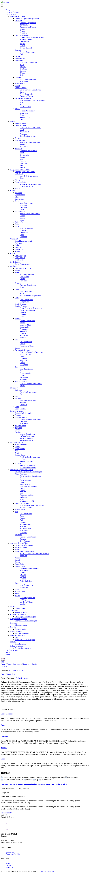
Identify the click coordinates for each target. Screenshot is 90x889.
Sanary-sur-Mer (25, 528)
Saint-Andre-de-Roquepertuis (30, 295)
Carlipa (22, 279)
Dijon (22, 178)
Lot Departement (26, 342)
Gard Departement (26, 291)
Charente (18, 21)
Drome (17, 562)
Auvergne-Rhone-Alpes (19, 543)
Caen (22, 394)
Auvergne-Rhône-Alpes (24, 545)
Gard (17, 289)
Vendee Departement (27, 434)
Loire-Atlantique (21, 417)
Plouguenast (24, 132)
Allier (17, 549)
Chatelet (23, 230)
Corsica (13, 254)
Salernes (23, 526)
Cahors (22, 344)
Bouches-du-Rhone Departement (32, 505)
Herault (18, 319)
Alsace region (20, 608)
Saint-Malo (24, 146)
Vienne (17, 109)
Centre (12, 191)
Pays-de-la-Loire (16, 411)
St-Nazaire (24, 424)
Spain (8, 652)
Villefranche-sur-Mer (27, 501)
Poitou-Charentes (16, 646)
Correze (18, 50)
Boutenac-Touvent (26, 39)
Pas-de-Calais (20, 455)
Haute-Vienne (20, 84)
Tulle (21, 54)
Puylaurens (24, 377)
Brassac (22, 386)
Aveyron (18, 283)
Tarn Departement (26, 369)
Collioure (23, 358)
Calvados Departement (28, 392)
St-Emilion (24, 81)
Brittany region (20, 123)
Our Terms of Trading (46, 871)
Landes (17, 86)
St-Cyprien (24, 365)
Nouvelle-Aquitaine (17, 16)
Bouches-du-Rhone (22, 503)
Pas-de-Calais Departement (30, 457)
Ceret (22, 356)
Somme (18, 463)
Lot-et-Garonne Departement (30, 90)
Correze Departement (28, 52)
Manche (18, 398)
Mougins (23, 491)
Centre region (20, 195)
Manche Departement (28, 400)
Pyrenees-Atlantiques (23, 98)
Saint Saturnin (25, 541)
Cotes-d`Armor (20, 126)
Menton (22, 489)
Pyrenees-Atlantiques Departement (32, 100)
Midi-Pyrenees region (23, 633)
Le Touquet (24, 459)
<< (7, 821)
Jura (16, 451)
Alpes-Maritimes (21, 474)
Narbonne (23, 281)
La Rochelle (24, 42)
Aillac (22, 65)
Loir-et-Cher (19, 222)
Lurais (22, 209)
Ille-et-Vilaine (20, 140)
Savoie (17, 596)
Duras (22, 92)
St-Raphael (24, 531)
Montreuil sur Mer (26, 461)
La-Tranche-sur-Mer (27, 436)
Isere (17, 583)
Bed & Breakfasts (22, 678)
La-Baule (23, 421)
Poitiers (22, 119)
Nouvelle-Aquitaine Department (27, 18)
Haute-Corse (19, 260)
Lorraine (13, 627)
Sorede (22, 363)
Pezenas (23, 333)
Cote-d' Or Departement (29, 176)
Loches (22, 218)
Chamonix (23, 573)
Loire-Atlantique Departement (31, 419)
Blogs (8, 654)
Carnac (22, 157)
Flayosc (22, 518)
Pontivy (22, 165)
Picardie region (20, 644)
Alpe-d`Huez (24, 587)
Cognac (22, 31)
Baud (22, 153)
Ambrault (23, 205)
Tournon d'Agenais (27, 96)
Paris (17, 226)
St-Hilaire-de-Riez (26, 438)
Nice (21, 493)
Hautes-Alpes (20, 510)
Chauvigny (24, 113)
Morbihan (18, 149)
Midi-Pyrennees (16, 631)
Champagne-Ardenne (18, 614)
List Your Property (12, 12)
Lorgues (23, 522)
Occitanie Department (23, 268)
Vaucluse (18, 535)
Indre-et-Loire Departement (30, 214)
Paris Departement (26, 228)
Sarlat (22, 75)
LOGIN (4, 666)
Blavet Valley (25, 155)
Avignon (23, 539)
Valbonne (23, 497)
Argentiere (24, 570)
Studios (21, 670)
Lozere (17, 348)
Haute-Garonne (20, 304)
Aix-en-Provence (26, 507)
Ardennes (18, 243)
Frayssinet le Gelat (26, 346)
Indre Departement (27, 203)
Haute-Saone (20, 449)
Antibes (22, 478)
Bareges (23, 312)
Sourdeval (23, 405)
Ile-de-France (15, 262)
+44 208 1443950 (7, 841)
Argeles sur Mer (26, 354)
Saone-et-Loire (20, 182)
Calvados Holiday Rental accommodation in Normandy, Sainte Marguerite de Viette (34, 784)
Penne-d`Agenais (26, 94)
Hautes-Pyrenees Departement (31, 308)
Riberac (22, 73)
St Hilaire (18, 193)
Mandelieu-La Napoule (28, 486)
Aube (17, 245)
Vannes (22, 167)
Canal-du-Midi (25, 325)
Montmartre (24, 233)
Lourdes (23, 314)
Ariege (17, 270)
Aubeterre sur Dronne (28, 27)
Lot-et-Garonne (20, 88)
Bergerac (23, 67)
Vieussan (23, 337)
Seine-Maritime (20, 409)
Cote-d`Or (19, 174)
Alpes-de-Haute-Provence (24, 552)
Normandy (14, 388)
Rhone (17, 593)
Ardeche (18, 558)
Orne (17, 407)
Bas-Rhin (18, 247)
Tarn (16, 367)
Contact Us (10, 852)
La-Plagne (23, 600)
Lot (16, 340)
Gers (17, 298)
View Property (6, 813)
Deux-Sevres (20, 58)
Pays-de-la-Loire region (23, 413)
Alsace (12, 606)
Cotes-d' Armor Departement (30, 128)
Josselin (22, 159)
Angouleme (24, 25)
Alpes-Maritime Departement (30, 476)
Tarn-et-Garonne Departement (31, 384)
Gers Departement (26, 300)
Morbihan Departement (28, 151)
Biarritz (22, 102)
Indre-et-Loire (20, 212)
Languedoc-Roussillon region (26, 621)
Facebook (9, 867)
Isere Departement (26, 585)
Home (8, 10)
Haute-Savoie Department (29, 568)
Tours (22, 220)
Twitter (8, 865)
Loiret (17, 224)
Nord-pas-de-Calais (17, 635)
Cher (17, 197)
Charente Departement (28, 23)
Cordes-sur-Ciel (25, 373)
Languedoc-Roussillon (18, 619)
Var (16, 512)
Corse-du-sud (20, 258)
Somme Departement (27, 465)
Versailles (23, 237)
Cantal (17, 560)
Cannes (22, 482)
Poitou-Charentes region (24, 648)
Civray (22, 115)
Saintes (22, 46)
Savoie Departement (27, 598)
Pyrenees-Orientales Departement (32, 352)
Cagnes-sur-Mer (26, 480)
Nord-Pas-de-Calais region (25, 640)
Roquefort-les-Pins (27, 495)
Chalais (22, 29)
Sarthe (17, 430)
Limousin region (21, 625)
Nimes (22, 293)
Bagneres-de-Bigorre (27, 310)
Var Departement (26, 514)
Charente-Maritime (22, 35)
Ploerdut (23, 161)
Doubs (17, 447)
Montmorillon (25, 117)
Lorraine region (20, 629)
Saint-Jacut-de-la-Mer (28, 136)
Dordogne (18, 60)
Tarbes (22, 316)
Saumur (18, 415)
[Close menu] (2, 6)
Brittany (13, 121)
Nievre (17, 180)
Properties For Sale (13, 854)
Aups (22, 516)
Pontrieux (23, 134)
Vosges (17, 251)
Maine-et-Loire (20, 426)
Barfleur (23, 403)
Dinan (22, 130)
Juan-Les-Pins (25, 484)
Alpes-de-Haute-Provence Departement (34, 554)
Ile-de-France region (22, 264)
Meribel (22, 604)
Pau (21, 105)
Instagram (9, 863)
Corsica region (20, 256)
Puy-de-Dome (20, 591)
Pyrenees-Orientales (22, 350)
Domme (23, 71)
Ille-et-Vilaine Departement (30, 142)
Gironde (18, 77)
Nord (17, 453)
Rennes (22, 144)
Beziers (22, 323)
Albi (21, 371)
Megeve (23, 577)
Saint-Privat (24, 335)
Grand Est (14, 239)
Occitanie (13, 266)
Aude (17, 272)
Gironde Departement (28, 79)
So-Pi (22, 235)
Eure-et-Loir (19, 199)
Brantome (23, 69)
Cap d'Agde (24, 327)
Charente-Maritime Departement (32, 37)
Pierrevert (23, 556)
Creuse (17, 56)
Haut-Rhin (19, 249)
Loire (17, 589)
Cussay (22, 216)
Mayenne (18, 428)
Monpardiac (24, 302)
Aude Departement (27, 275)
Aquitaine (14, 610)
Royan (22, 44)
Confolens (23, 33)
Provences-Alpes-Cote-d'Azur (21, 470)
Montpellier (24, 331)
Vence (22, 499)
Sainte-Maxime (25, 524)
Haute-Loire (19, 564)
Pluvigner (23, 163)
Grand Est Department (23, 241)
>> (7, 829)
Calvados (18, 390)
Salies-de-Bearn (25, 107)
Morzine (23, 579)
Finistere (18, 138)
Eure (17, 396)
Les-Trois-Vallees (26, 602)
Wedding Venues (12, 650)
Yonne (17, 188)
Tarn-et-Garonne (21, 382)
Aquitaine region (21, 612)
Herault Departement (27, 321)
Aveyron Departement (28, 285)
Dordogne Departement (28, 63)
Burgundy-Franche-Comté (20, 170)
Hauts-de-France (16, 442)
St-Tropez (23, 533)
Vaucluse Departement (28, 537)
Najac (22, 287)
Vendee (18, 432)
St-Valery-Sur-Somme (28, 468)
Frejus (22, 520)
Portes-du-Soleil (26, 581)
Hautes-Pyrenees (21, 306)
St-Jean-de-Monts (26, 440)
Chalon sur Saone (26, 186)
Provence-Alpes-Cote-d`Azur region (28, 472)
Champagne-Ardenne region (25, 617)
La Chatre (23, 207)
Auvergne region (21, 547)
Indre (17, 201)
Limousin (13, 623)
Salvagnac (23, 379)
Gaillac (22, 375)
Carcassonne (24, 277)
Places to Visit (11, 14)
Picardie (13, 642)
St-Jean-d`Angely (26, 48)
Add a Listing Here (8, 674)
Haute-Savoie (20, 566)
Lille (16, 638)
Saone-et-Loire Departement (30, 184)
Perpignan (23, 361)
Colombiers (24, 329)
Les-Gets (23, 575)
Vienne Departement (27, 111)
